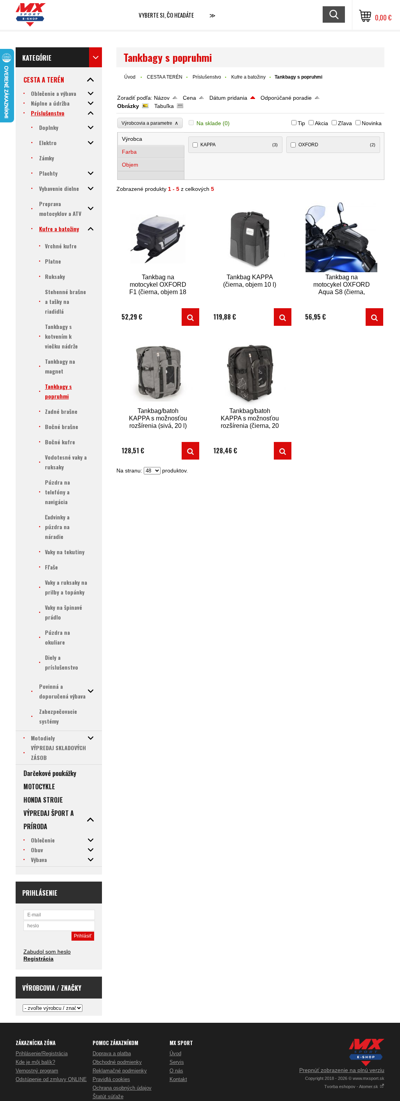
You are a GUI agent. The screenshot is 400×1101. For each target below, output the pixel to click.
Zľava (345, 123)
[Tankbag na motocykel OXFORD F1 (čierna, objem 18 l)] (158, 236)
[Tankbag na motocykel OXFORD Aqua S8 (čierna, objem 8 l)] (341, 236)
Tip (301, 123)
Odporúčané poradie (286, 98)
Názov (162, 98)
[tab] (151, 139)
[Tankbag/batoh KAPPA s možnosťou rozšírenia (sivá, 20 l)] (158, 370)
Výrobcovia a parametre (150, 123)
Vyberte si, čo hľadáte (166, 15)
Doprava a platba (112, 1053)
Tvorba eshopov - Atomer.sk (351, 1086)
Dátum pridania (228, 98)
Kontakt (178, 1079)
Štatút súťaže (108, 1096)
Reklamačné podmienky (120, 1071)
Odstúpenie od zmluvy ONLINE (51, 1079)
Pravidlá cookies (111, 1079)
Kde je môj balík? (35, 1062)
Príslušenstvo (207, 77)
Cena (189, 98)
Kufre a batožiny (248, 77)
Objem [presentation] (130, 165)
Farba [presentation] (129, 152)
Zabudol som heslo (47, 951)
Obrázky (128, 106)
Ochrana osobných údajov (122, 1088)
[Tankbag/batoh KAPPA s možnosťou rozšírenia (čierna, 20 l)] (249, 370)
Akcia (321, 123)
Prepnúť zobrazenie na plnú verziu (341, 1070)
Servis (177, 1062)
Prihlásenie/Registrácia (42, 1053)
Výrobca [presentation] (132, 139)
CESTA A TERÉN (164, 77)
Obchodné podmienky (117, 1062)
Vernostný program (37, 1071)
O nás (176, 1071)
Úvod (130, 77)
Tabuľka (164, 106)
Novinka (372, 123)
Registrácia (38, 959)
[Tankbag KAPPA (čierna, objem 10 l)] (249, 236)
